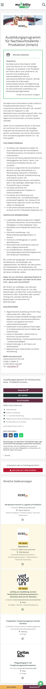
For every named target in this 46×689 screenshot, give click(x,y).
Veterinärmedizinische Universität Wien (27, 600)
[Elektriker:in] (23, 534)
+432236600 (11, 366)
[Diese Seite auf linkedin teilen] (16, 435)
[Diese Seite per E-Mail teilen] (11, 435)
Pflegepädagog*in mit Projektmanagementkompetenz (23, 664)
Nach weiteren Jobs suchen (12, 426)
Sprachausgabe (23, 400)
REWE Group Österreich (12, 405)
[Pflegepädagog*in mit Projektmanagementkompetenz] (23, 654)
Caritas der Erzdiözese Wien (27, 668)
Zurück (7, 455)
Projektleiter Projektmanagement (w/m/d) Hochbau (23, 622)
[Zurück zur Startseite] (22, 5)
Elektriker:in (23, 546)
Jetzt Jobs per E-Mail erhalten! (24, 470)
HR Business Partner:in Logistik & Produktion (23, 504)
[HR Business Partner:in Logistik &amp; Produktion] (23, 496)
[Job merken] (23, 519)
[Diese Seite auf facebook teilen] (5, 435)
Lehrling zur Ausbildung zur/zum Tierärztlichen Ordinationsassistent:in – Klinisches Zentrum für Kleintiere (23, 594)
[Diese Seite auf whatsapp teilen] (21, 435)
